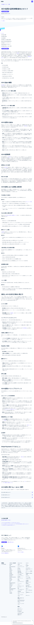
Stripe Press (27, 585)
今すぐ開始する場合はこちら (8, 482)
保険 (18, 588)
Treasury (10, 593)
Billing (10, 567)
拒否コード (29, 425)
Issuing (10, 580)
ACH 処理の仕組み (4, 36)
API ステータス (20, 610)
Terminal (10, 592)
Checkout (10, 570)
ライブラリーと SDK (20, 612)
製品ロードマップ (28, 582)
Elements (10, 575)
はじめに (2, 33)
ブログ (27, 566)
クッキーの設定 (28, 577)
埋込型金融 (19, 571)
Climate (10, 571)
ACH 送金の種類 (3, 34)
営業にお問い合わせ (29, 586)
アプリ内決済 (19, 574)
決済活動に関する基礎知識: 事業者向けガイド (8, 525)
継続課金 (11, 312)
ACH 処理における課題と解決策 (6, 39)
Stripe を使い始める (5, 11)
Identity (10, 578)
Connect (10, 572)
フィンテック (19, 583)
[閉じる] (32, 621)
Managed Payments (12, 582)
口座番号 (2, 231)
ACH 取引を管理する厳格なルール (11, 215)
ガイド (27, 564)
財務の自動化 (19, 572)
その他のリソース (4, 4)
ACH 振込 (3, 84)
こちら (25, 481)
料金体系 (10, 564)
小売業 (19, 595)
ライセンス (27, 575)
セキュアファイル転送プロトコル (10, 409)
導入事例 (27, 565)
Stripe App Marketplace (21, 600)
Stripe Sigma (11, 589)
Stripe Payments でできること (5, 44)
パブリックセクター (20, 594)
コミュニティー (28, 567)
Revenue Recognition (12, 588)
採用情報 (27, 583)
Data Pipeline (11, 574)
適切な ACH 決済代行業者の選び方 (6, 41)
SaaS (18, 579)
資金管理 (19, 576)
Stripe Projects (20, 613)
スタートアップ (20, 565)
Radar (10, 587)
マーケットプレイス (20, 575)
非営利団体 (19, 591)
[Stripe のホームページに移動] (2, 563)
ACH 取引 (25, 125)
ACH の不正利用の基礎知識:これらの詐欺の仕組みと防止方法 (11, 522)
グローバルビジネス (20, 573)
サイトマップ (28, 576)
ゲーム (19, 584)
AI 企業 (19, 580)
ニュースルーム (28, 584)
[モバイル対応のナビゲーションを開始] (32, 1)
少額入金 (22, 456)
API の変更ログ (20, 611)
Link (10, 581)
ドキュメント (19, 607)
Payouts (10, 586)
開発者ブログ (19, 614)
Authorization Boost (12, 566)
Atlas (10, 565)
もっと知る (2, 20)
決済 (9, 4)
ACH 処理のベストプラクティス (6, 42)
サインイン (27, 595)
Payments (10, 585)
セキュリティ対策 (29, 201)
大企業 (19, 564)
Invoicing (10, 579)
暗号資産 (10, 573)
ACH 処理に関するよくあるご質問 (6, 46)
